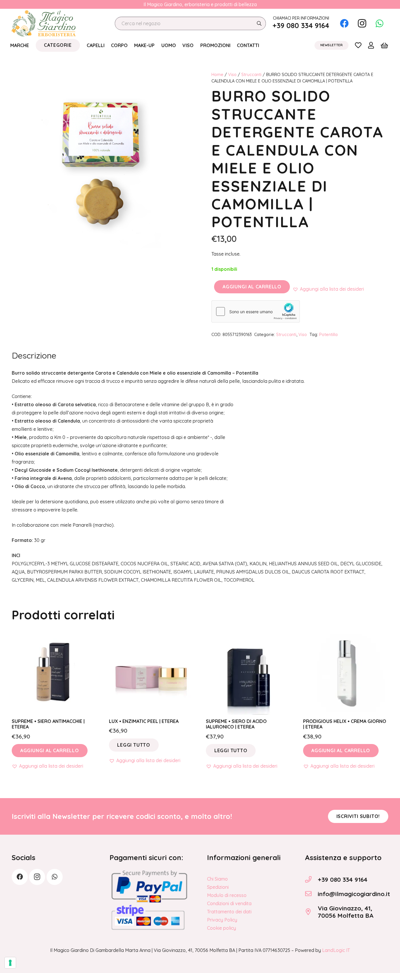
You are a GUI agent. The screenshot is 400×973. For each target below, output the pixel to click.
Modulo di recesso (227, 895)
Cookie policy (221, 928)
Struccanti (251, 74)
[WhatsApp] (379, 23)
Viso (232, 74)
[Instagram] (362, 23)
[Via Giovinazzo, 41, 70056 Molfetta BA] (311, 912)
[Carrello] (384, 45)
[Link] (358, 45)
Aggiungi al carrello (252, 287)
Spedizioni (218, 887)
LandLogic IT (336, 950)
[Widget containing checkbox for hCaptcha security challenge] (255, 311)
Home (217, 74)
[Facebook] (344, 23)
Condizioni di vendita (229, 903)
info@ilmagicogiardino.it (354, 894)
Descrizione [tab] (34, 355)
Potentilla (328, 334)
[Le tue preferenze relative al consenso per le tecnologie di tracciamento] (10, 962)
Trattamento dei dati (229, 912)
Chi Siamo (217, 879)
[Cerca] (259, 23)
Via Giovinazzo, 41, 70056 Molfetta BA (346, 911)
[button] (328, 289)
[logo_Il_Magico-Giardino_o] (44, 23)
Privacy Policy (222, 920)
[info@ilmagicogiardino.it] (311, 894)
